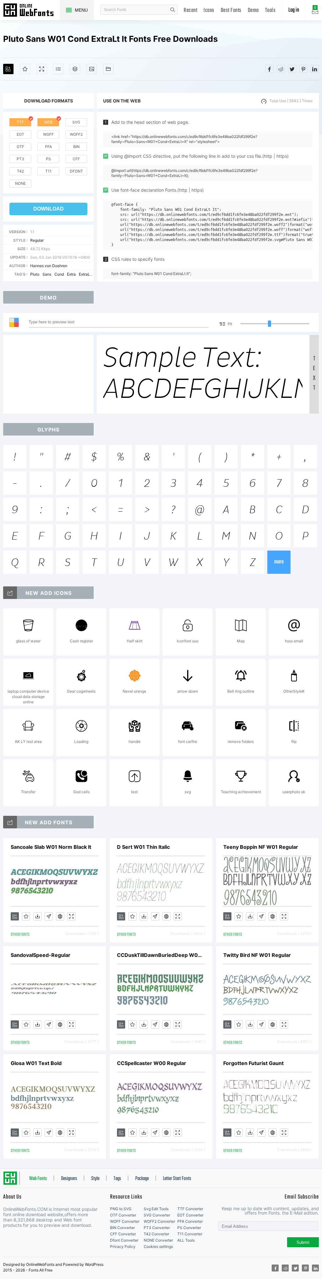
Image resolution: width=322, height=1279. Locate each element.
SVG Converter (157, 1215)
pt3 (20, 158)
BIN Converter (122, 1227)
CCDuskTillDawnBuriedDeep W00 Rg (161, 955)
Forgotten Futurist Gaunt (253, 1063)
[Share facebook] (269, 69)
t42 (20, 171)
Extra (71, 274)
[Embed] (60, 916)
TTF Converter (190, 1208)
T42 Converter (156, 1234)
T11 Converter (189, 1234)
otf (20, 146)
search (172, 9)
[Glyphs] (58, 69)
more (279, 562)
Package (142, 1179)
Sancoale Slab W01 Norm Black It (51, 847)
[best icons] (10, 822)
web (48, 122)
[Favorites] (25, 69)
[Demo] (41, 69)
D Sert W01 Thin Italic (143, 847)
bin (76, 146)
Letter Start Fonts (177, 1179)
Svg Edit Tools (156, 1208)
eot (20, 134)
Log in (293, 10)
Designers (69, 1179)
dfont (76, 171)
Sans (46, 274)
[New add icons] (10, 592)
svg (76, 122)
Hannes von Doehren (48, 265)
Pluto (34, 274)
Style (95, 1179)
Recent (190, 10)
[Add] (8, 69)
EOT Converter (190, 1215)
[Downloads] (37, 916)
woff (48, 134)
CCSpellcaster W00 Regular (151, 1063)
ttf (20, 122)
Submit (303, 1242)
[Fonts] (108, 69)
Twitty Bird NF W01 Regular (257, 955)
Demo (253, 10)
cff (76, 158)
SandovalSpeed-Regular (40, 955)
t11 (48, 171)
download (48, 208)
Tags (117, 1179)
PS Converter (189, 1227)
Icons (208, 10)
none (20, 183)
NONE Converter (158, 1240)
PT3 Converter (157, 1227)
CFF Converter (123, 1234)
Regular (37, 240)
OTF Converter (123, 1215)
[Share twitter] (292, 69)
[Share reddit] (281, 69)
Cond (59, 274)
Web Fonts (38, 1179)
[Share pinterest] (303, 69)
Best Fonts (231, 10)
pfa (48, 146)
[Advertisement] (50, 374)
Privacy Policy (123, 1246)
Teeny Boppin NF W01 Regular (260, 847)
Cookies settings (158, 1246)
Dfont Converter (124, 1240)
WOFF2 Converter (159, 1221)
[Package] (75, 69)
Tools (270, 10)
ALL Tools (186, 1240)
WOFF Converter (124, 1221)
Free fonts (31, 11)
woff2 (76, 134)
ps (48, 158)
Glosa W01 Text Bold (36, 1063)
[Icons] (91, 69)
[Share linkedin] (315, 69)
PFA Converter (190, 1221)
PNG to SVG (120, 1208)
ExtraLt (85, 274)
